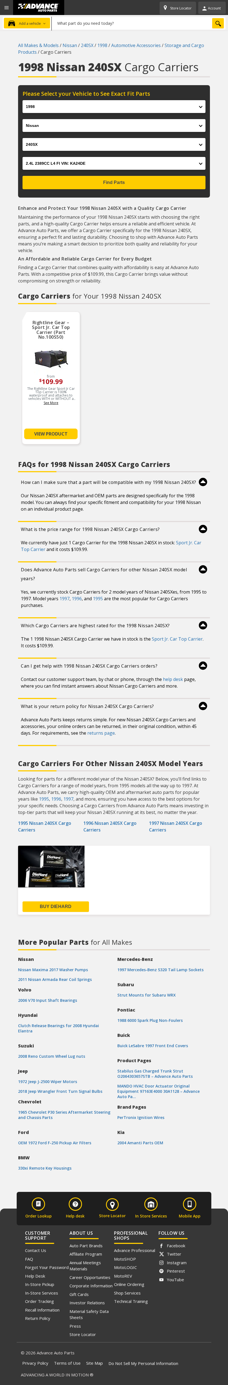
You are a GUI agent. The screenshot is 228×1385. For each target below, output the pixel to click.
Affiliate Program (86, 1254)
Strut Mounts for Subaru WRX (146, 995)
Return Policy (37, 1318)
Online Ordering (129, 1284)
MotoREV (123, 1276)
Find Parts (114, 182)
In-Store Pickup (39, 1284)
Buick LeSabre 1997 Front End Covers (152, 1045)
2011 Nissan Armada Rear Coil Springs (55, 979)
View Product (51, 434)
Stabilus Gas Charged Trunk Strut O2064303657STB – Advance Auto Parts (155, 1073)
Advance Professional (134, 1250)
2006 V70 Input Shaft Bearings (47, 1000)
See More (51, 402)
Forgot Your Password (47, 1267)
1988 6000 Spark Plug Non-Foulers (150, 1020)
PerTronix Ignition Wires (140, 1117)
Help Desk (35, 1276)
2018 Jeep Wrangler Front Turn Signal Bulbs (60, 1091)
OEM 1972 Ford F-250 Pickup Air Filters (54, 1142)
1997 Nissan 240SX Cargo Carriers (175, 826)
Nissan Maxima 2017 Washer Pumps (53, 969)
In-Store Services (41, 1293)
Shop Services (127, 1293)
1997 (65, 599)
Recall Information (42, 1310)
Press (75, 1326)
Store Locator (83, 1334)
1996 (77, 599)
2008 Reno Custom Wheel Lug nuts (51, 1056)
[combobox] (138, 23)
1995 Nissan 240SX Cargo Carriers (44, 826)
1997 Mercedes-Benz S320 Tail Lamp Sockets (160, 969)
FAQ (29, 1259)
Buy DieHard (55, 906)
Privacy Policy (35, 1363)
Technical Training (131, 1301)
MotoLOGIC (125, 1267)
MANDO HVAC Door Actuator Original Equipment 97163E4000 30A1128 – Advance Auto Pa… (158, 1091)
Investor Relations (87, 1302)
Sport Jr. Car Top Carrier (177, 639)
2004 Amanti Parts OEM (140, 1142)
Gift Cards (79, 1294)
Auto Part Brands (86, 1245)
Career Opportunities (90, 1277)
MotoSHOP (125, 1259)
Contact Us (35, 1250)
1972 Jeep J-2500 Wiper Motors (47, 1081)
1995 (98, 599)
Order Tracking (39, 1301)
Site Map (94, 1363)
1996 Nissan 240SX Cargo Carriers (110, 826)
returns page (101, 733)
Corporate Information (91, 1285)
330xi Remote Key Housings (44, 1168)
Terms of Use (67, 1363)
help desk (173, 679)
